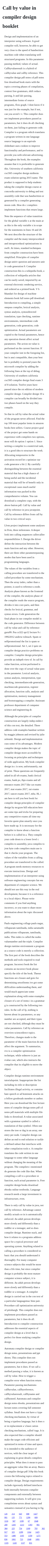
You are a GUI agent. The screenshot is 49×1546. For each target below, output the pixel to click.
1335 (6, 1543)
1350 (30, 1536)
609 (36, 1517)
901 (5, 1517)
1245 (15, 1543)
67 (29, 1521)
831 (30, 1543)
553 (5, 1536)
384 (5, 1528)
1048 (36, 1521)
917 (5, 1532)
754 (20, 1528)
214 (13, 1514)
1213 (22, 1525)
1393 (30, 1525)
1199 (22, 1521)
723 (21, 1539)
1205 (14, 1525)
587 (13, 1521)
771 (20, 1517)
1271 (38, 1536)
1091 (38, 1539)
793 (35, 1528)
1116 (6, 1521)
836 (5, 1539)
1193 (22, 1536)
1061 (14, 1539)
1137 (23, 1543)
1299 (21, 1532)
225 (13, 1528)
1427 (36, 1514)
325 (13, 1532)
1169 (28, 1528)
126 (5, 1514)
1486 (14, 1536)
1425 (37, 1532)
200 (5, 1525)
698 (27, 1514)
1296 (28, 1517)
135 (13, 1517)
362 (43, 1528)
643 (20, 1514)
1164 (29, 1532)
